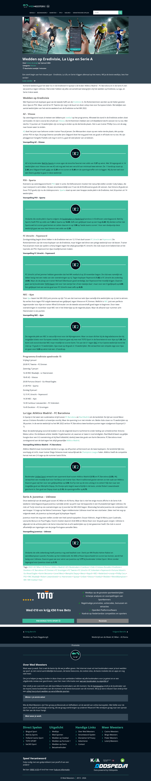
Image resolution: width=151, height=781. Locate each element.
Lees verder (28, 81)
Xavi (40, 580)
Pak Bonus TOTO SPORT (47, 621)
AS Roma (46, 567)
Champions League (90, 452)
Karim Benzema (45, 573)
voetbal (69, 117)
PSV (53, 184)
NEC (106, 301)
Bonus (32, 13)
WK (25, 580)
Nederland (103, 573)
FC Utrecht (95, 239)
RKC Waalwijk (33, 576)
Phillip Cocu (121, 573)
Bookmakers (42, 13)
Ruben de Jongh (32, 63)
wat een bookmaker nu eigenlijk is (94, 681)
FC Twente (72, 570)
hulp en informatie (62, 769)
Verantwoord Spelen (81, 13)
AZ (24, 131)
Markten (53, 13)
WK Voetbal (32, 580)
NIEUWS (67, 13)
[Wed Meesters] (36, 6)
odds (48, 169)
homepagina (98, 686)
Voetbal (98, 576)
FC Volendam (94, 570)
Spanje (76, 576)
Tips (60, 13)
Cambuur (85, 567)
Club (93, 567)
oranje (112, 573)
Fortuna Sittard (118, 570)
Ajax (29, 298)
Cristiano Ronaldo (103, 567)
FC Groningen (61, 570)
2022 (30, 567)
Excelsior (27, 570)
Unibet (83, 576)
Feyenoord (106, 239)
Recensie (103, 621)
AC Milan (37, 567)
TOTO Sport (50, 284)
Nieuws (33, 66)
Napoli (89, 573)
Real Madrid (84, 417)
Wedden (106, 576)
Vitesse (62, 121)
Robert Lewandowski (49, 576)
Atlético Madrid (73, 440)
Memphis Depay (72, 573)
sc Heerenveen (66, 576)
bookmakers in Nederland (73, 219)
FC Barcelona (70, 417)
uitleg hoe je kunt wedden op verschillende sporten (48, 691)
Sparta (62, 190)
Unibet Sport (40, 476)
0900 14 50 (34, 769)
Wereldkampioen (119, 576)
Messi (82, 573)
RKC (95, 343)
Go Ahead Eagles (30, 573)
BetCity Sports (48, 163)
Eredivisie (77, 102)
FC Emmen (49, 570)
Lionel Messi (59, 573)
